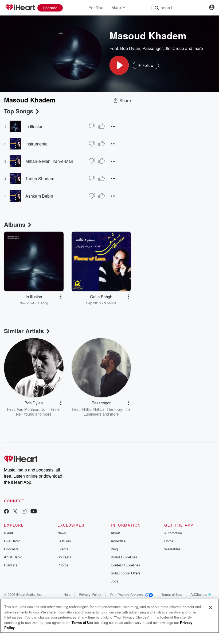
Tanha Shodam (39, 178)
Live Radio (12, 540)
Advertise (118, 540)
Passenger (152, 48)
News (61, 532)
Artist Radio (13, 556)
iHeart (8, 532)
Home (168, 540)
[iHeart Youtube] (33, 512)
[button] (119, 65)
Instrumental (37, 144)
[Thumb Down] (92, 126)
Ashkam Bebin (39, 196)
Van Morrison (28, 409)
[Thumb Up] (101, 126)
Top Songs (18, 111)
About (115, 532)
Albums (14, 224)
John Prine (50, 409)
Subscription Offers (125, 573)
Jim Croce (174, 48)
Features (64, 540)
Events (62, 548)
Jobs (114, 581)
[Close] (210, 607)
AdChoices (198, 594)
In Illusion (34, 126)
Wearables (172, 548)
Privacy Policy (90, 594)
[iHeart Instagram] (24, 512)
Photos (62, 564)
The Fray (114, 409)
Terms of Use (171, 594)
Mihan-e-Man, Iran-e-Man (49, 161)
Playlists (10, 564)
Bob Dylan (130, 48)
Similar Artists (24, 331)
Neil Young (25, 414)
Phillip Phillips (93, 409)
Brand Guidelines (124, 556)
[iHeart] (20, 7)
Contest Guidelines (125, 564)
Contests (64, 556)
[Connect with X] (15, 512)
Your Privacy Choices (126, 594)
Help (67, 594)
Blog (114, 548)
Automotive (173, 532)
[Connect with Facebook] (6, 512)
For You (95, 8)
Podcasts (11, 548)
